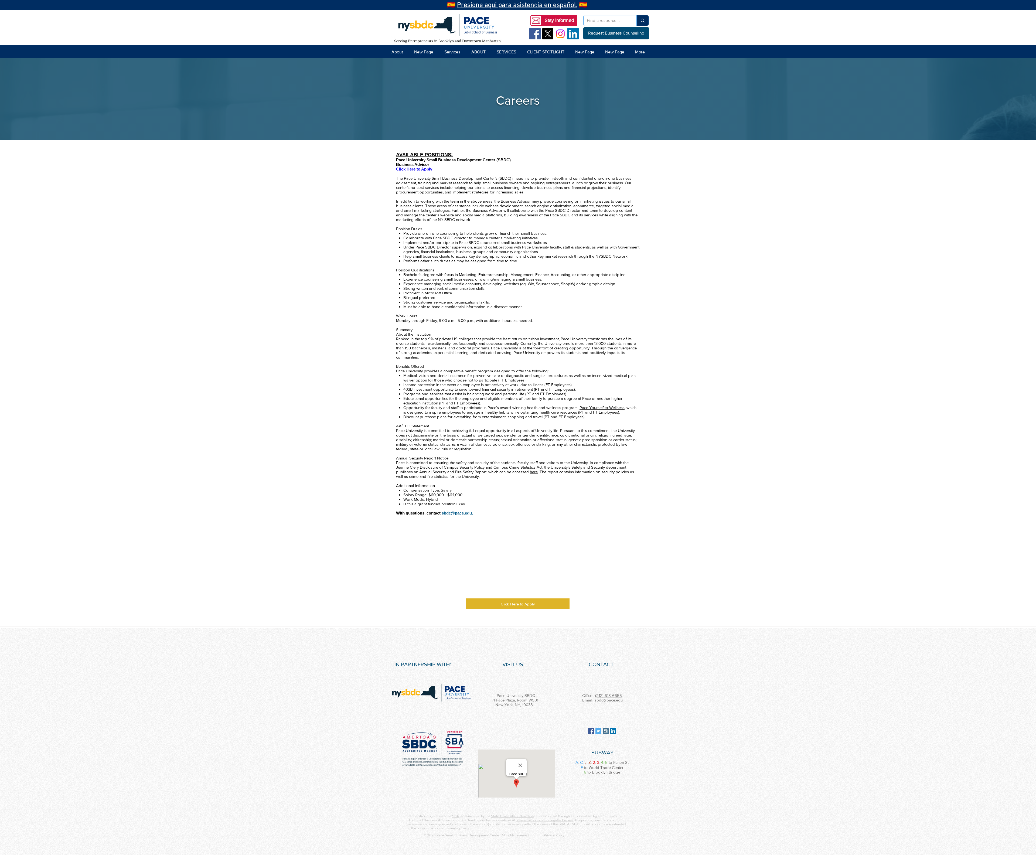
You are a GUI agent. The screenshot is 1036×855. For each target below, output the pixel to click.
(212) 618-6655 (608, 695)
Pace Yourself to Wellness (602, 407)
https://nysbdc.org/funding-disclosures (544, 820)
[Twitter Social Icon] (598, 731)
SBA (455, 816)
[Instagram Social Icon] (606, 731)
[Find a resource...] (642, 20)
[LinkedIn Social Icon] (573, 33)
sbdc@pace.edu (609, 700)
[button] (559, 20)
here (534, 471)
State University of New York (512, 816)
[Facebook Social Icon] (535, 33)
